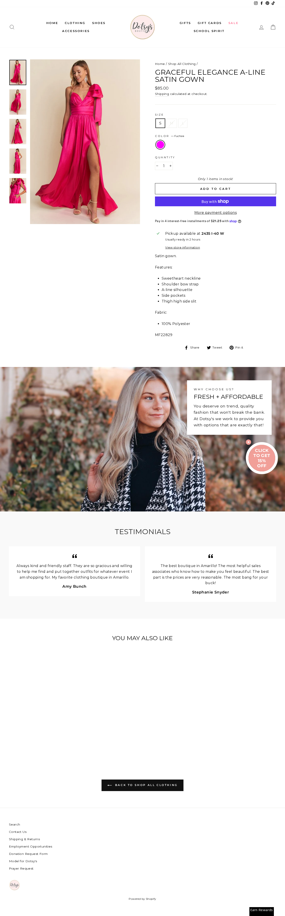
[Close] (248, 442)
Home (52, 23)
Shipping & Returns (24, 839)
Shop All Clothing (182, 64)
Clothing (75, 23)
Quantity (165, 157)
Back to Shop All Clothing (146, 785)
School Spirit (209, 31)
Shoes (99, 23)
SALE (233, 23)
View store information (182, 247)
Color (169, 136)
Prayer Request (21, 868)
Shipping (162, 94)
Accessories (76, 31)
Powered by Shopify (142, 898)
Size (159, 114)
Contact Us (17, 832)
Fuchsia (160, 144)
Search (14, 824)
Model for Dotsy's (23, 861)
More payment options (215, 212)
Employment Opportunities (30, 846)
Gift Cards (210, 23)
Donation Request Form (28, 854)
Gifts (185, 23)
